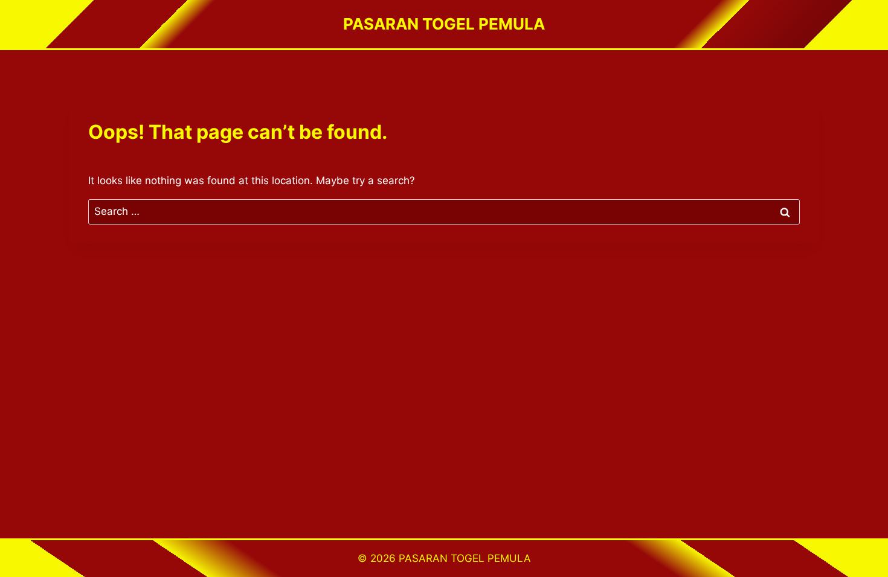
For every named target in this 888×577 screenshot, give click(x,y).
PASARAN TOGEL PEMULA (465, 558)
